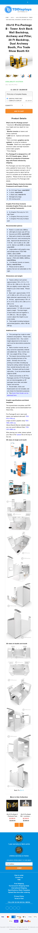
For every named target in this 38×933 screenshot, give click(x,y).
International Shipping (19, 888)
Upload (19, 434)
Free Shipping (19, 884)
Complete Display (20, 100)
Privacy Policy (19, 896)
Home (7, 17)
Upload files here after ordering (19, 892)
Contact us (19, 877)
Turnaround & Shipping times (19, 886)
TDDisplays (13, 927)
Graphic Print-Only (15, 98)
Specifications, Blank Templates (19, 890)
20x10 (12, 17)
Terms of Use (19, 898)
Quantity (9, 105)
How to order (19, 875)
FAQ (19, 880)
